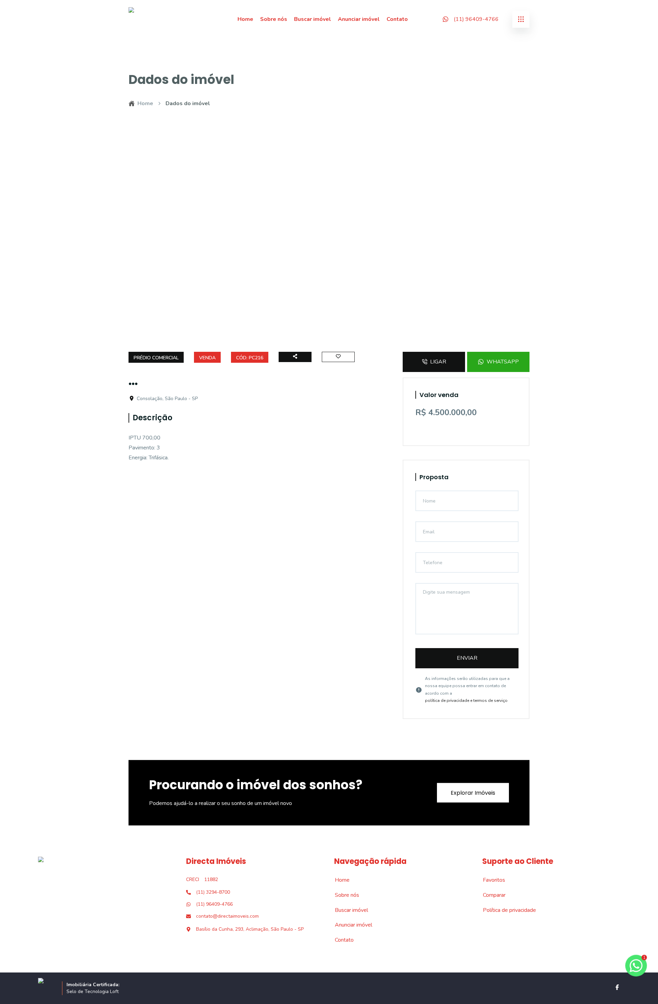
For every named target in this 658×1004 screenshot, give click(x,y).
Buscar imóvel (312, 19)
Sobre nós (273, 19)
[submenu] (520, 19)
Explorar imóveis (473, 793)
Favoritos (490, 880)
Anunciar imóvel (359, 19)
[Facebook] (617, 987)
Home (245, 19)
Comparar (490, 895)
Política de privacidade (505, 910)
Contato (397, 19)
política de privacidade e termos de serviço (466, 700)
